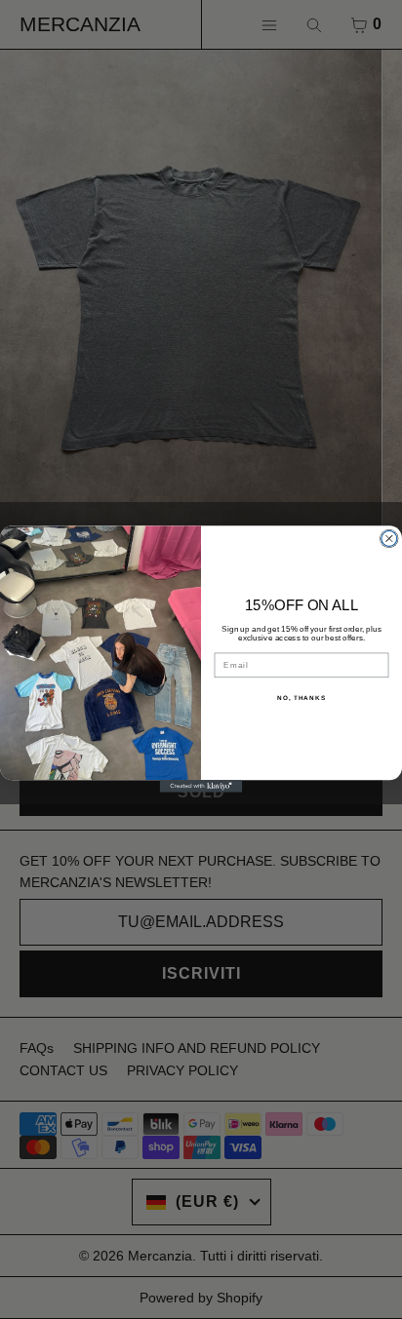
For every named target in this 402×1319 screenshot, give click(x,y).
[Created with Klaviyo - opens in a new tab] (201, 787)
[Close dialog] (389, 539)
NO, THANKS (301, 698)
